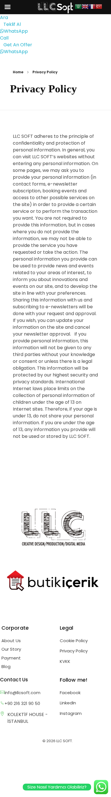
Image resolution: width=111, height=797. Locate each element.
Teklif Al (12, 24)
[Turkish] (98, 6)
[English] (85, 6)
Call (4, 38)
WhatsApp (16, 31)
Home (18, 72)
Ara (4, 17)
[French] (92, 6)
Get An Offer (17, 44)
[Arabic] (78, 6)
